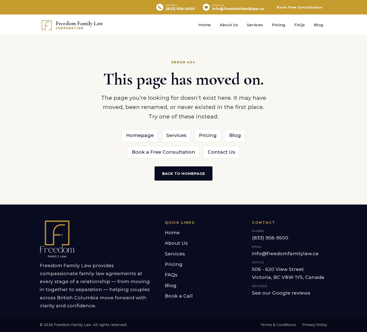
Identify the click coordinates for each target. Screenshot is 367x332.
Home (204, 24)
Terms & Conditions (278, 325)
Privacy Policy (314, 325)
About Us (229, 24)
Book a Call (179, 296)
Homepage (140, 135)
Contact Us (221, 152)
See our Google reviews (281, 293)
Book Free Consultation (299, 7)
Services (255, 24)
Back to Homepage (183, 173)
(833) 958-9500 (270, 238)
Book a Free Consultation (163, 152)
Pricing (278, 24)
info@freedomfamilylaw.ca (285, 253)
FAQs (299, 24)
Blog (318, 24)
